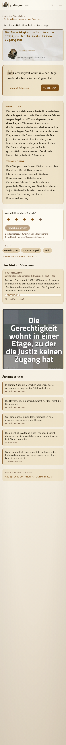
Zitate (15, 16)
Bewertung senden (17, 227)
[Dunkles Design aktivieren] (53, 5)
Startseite (6, 16)
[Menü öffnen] (60, 5)
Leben (22, 16)
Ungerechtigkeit (31, 250)
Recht (47, 250)
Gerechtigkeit (11, 250)
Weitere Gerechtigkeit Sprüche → (19, 256)
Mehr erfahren (13, 295)
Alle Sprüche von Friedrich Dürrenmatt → (29, 476)
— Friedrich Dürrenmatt (18, 87)
